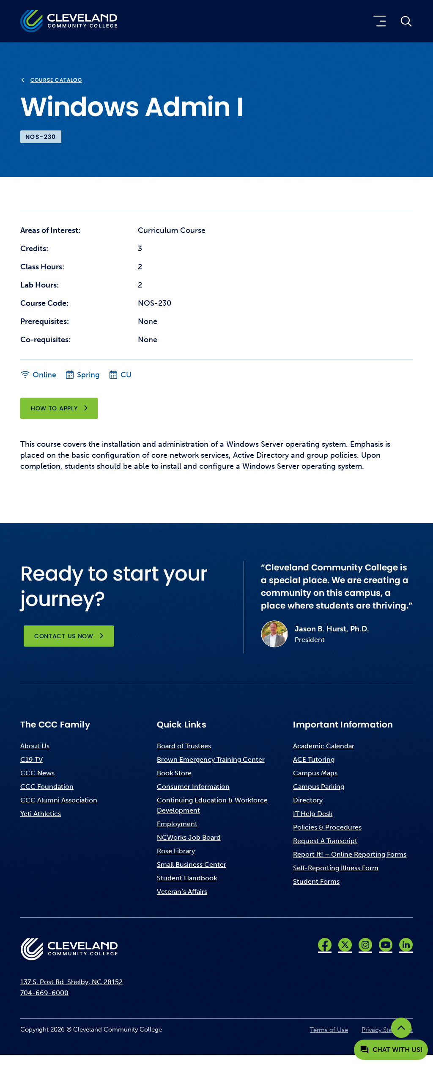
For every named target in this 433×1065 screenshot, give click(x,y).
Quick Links (181, 724)
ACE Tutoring (313, 759)
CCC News (37, 773)
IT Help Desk (312, 814)
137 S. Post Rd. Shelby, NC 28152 (71, 982)
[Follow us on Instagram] (365, 945)
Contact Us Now (63, 636)
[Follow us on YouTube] (385, 945)
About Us (34, 746)
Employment (177, 824)
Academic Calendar (323, 746)
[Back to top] (401, 1028)
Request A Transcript (325, 841)
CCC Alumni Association (58, 800)
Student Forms (316, 881)
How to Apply (54, 408)
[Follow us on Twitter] (345, 945)
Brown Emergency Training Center (211, 759)
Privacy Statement (387, 1030)
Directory (308, 800)
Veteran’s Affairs (182, 892)
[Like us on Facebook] (325, 945)
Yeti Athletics (40, 814)
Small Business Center (191, 864)
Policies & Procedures (327, 827)
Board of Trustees (184, 746)
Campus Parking (318, 787)
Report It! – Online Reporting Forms (349, 854)
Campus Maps (315, 773)
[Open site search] (406, 21)
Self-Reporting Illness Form (335, 868)
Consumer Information (193, 787)
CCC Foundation (47, 787)
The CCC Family (55, 724)
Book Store (174, 773)
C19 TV (31, 759)
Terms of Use (329, 1030)
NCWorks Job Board (189, 837)
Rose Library (176, 851)
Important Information (343, 724)
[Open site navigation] (378, 21)
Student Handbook (187, 878)
